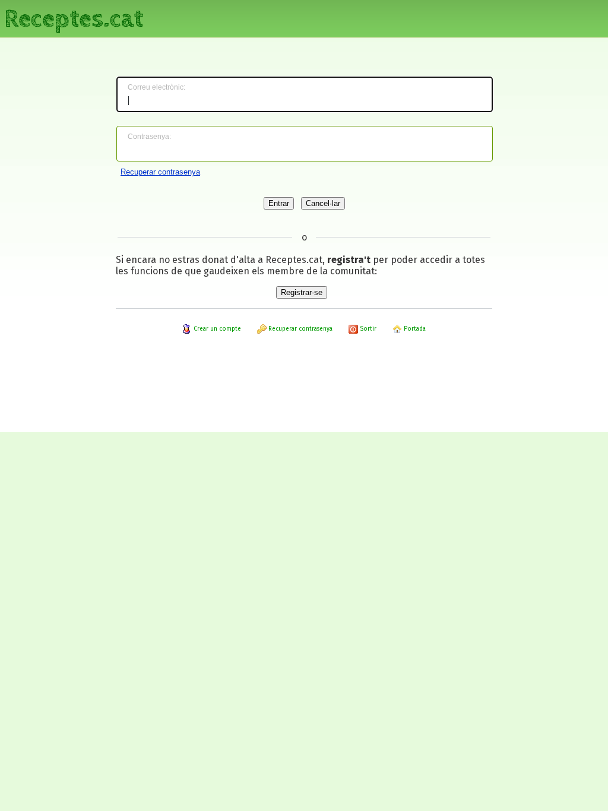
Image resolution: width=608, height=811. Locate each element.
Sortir (367, 328)
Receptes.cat (73, 17)
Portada (414, 328)
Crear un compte (216, 328)
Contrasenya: (149, 136)
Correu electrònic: (156, 87)
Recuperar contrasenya (160, 171)
